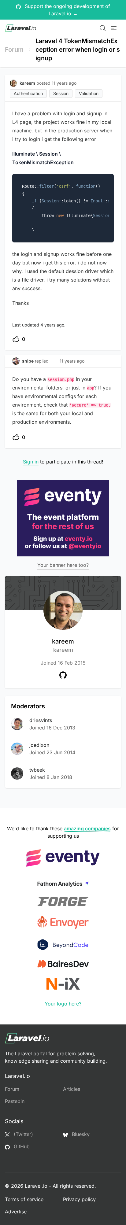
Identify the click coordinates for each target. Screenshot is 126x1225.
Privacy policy (79, 1199)
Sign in (31, 462)
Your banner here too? (63, 565)
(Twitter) (22, 1134)
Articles (71, 1089)
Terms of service (24, 1199)
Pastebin (14, 1101)
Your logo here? (63, 1004)
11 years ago (72, 360)
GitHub (21, 1146)
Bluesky (80, 1134)
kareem (63, 645)
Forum (14, 49)
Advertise (16, 1211)
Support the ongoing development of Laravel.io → (66, 10)
